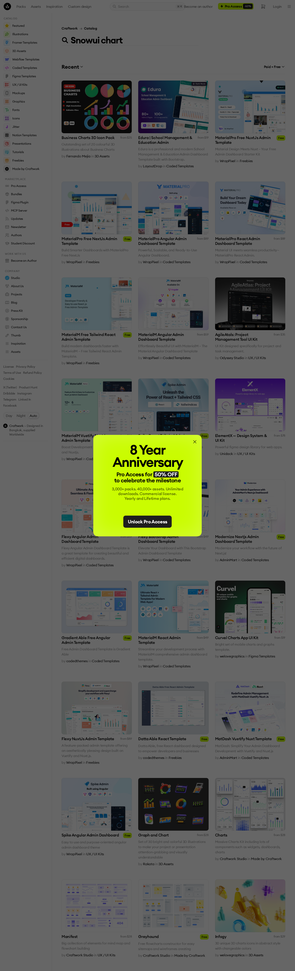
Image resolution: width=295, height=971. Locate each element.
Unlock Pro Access (147, 522)
